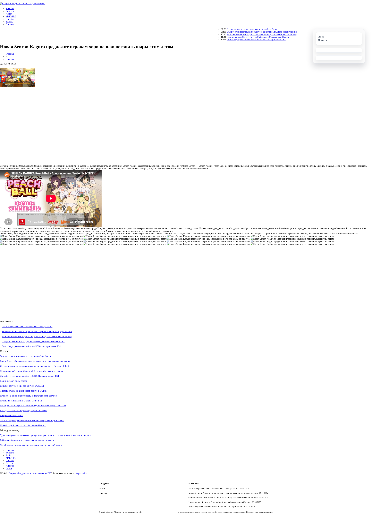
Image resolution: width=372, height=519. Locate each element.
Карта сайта (81, 473)
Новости (10, 8)
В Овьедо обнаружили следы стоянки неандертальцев (27, 440)
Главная (10, 54)
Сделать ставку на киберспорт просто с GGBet (23, 391)
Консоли (10, 11)
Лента (9, 468)
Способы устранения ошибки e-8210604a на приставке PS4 (238, 39)
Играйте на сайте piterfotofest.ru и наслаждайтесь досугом (28, 395)
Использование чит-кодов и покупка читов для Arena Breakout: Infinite (244, 34)
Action (9, 13)
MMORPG (11, 16)
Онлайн (10, 19)
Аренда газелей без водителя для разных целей (23, 410)
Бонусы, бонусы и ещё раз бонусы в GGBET (22, 386)
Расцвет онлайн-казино (11, 415)
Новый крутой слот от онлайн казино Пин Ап (23, 425)
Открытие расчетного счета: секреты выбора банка (234, 29)
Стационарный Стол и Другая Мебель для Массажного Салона (240, 37)
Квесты (9, 21)
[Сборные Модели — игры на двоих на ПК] (22, 3)
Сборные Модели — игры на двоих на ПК (30, 473)
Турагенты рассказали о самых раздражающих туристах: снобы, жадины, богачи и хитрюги (45, 435)
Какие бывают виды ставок (13, 381)
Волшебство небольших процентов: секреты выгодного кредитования (244, 32)
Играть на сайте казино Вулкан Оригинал (21, 400)
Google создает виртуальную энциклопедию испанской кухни (31, 445)
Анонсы (10, 24)
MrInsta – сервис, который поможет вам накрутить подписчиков (32, 420)
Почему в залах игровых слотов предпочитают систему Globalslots (33, 405)
